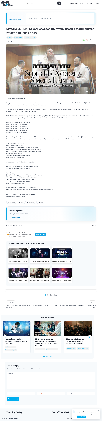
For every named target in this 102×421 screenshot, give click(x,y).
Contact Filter (40, 234)
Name (10, 394)
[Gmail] (86, 40)
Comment (11, 373)
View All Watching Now (15, 19)
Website (70, 394)
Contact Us (74, 3)
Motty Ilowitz (41, 349)
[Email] (89, 40)
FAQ (83, 3)
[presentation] (16, 328)
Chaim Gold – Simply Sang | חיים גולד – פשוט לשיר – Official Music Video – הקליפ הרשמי (27, 305)
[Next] (89, 337)
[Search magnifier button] (59, 3)
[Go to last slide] (5, 337)
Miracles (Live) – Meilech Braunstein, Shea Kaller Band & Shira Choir (16, 341)
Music (10, 37)
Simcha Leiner (19, 37)
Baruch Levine (71, 348)
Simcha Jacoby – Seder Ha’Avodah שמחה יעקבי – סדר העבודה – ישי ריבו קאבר (75, 305)
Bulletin (89, 3)
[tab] (44, 356)
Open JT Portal (81, 416)
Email (40, 394)
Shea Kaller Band (11, 346)
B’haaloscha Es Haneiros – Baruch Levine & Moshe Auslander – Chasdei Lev (75, 341)
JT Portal (98, 3)
